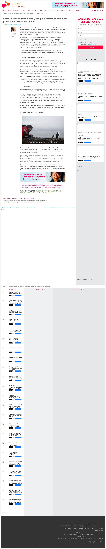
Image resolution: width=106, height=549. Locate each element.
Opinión (91, 154)
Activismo (39, 190)
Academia (34, 10)
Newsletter (86, 154)
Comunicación (45, 190)
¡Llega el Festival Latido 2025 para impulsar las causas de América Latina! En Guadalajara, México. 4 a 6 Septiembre (15, 312)
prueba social (34, 192)
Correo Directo (96, 523)
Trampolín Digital (78, 10)
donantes (22, 192)
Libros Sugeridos (79, 536)
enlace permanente (47, 192)
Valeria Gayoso (18, 24)
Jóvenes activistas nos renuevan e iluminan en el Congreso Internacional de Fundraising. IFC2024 (15, 378)
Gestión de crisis (97, 132)
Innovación (94, 71)
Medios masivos (62, 523)
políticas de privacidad (92, 44)
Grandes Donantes (85, 523)
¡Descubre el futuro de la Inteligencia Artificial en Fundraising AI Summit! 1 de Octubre (15, 435)
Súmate (50, 10)
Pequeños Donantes (73, 523)
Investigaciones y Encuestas (88, 534)
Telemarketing (84, 525)
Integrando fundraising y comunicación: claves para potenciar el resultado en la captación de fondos (15, 482)
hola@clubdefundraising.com (37, 202)
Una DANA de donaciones (15, 348)
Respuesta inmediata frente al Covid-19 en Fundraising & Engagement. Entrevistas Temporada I (90, 138)
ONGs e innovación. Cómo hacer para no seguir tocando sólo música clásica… (89, 157)
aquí (23, 202)
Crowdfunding (93, 525)
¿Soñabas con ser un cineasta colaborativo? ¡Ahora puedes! (90, 97)
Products (62, 10)
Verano (80, 114)
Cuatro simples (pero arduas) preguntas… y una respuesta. (89, 116)
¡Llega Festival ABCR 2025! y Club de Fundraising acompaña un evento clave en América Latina (15, 321)
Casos (79, 93)
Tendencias (23, 191)
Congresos (80, 71)
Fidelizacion (76, 525)
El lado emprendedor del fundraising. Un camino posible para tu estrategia (60, 207)
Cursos (85, 71)
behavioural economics (38, 191)
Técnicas (9, 10)
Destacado (50, 190)
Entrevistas (90, 132)
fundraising (28, 192)
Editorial (59, 190)
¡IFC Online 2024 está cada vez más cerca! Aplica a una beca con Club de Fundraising (15, 406)
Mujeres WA (69, 10)
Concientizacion (74, 528)
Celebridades (47, 191)
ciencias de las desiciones (56, 191)
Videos (101, 528)
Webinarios (80, 72)
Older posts (4, 513)
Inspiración (16, 10)
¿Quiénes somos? (43, 10)
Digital (3, 10)
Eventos (56, 10)
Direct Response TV (89, 93)
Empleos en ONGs (25, 10)
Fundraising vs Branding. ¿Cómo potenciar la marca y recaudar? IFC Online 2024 (15, 387)
